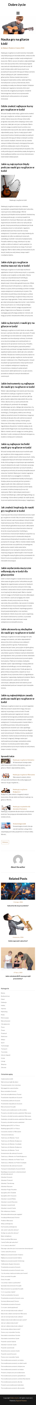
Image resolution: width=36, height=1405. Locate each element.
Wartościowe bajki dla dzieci (9, 1082)
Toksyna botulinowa (7, 1135)
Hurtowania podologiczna (9, 1227)
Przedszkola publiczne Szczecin (10, 1100)
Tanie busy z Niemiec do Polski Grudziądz (13, 1162)
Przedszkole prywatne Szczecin (10, 1267)
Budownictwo (5, 996)
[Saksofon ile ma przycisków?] (18, 890)
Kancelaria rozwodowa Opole (10, 1338)
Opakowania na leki (7, 1079)
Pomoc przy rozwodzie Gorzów (10, 1332)
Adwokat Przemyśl (6, 1180)
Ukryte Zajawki (5, 1055)
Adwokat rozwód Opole (8, 1208)
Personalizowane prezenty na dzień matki (14, 1363)
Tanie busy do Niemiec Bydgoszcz (11, 1141)
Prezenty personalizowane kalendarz (12, 1385)
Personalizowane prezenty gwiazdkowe (13, 1375)
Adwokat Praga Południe (9, 1189)
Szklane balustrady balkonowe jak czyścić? (14, 1320)
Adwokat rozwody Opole (8, 1344)
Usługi (3, 1061)
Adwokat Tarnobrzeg (7, 1183)
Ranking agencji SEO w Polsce (10, 1125)
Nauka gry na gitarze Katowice (23, 760)
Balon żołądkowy (6, 1236)
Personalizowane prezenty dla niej (11, 1382)
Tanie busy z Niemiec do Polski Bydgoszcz (14, 1156)
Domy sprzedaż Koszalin (8, 1276)
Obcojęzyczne (5, 1024)
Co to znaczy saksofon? (8, 1245)
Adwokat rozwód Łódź (8, 1205)
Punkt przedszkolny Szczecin (10, 1295)
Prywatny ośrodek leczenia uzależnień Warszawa (16, 1113)
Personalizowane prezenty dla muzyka (12, 1388)
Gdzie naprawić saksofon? (18, 941)
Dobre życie (17, 5)
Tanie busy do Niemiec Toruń (10, 1138)
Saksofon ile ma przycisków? (18, 906)
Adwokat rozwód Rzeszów (9, 1202)
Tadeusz (5, 48)
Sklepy (3, 1039)
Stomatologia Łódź (19, 824)
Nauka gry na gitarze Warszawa (24, 774)
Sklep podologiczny (7, 1223)
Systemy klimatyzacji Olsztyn (10, 1301)
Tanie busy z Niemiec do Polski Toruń (12, 1159)
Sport (2, 1042)
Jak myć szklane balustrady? (9, 1323)
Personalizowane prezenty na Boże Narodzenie (15, 1379)
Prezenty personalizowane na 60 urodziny (14, 1110)
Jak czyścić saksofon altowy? (10, 1230)
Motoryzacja (5, 1018)
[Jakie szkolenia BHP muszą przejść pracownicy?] (18, 958)
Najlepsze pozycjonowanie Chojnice (12, 1255)
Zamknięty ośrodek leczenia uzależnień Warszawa (16, 1119)
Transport (4, 1049)
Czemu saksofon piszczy (8, 1251)
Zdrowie (3, 1067)
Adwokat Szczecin (6, 1177)
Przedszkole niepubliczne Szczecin (11, 1097)
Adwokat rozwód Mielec (8, 1199)
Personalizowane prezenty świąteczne (13, 1366)
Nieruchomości (5, 1021)
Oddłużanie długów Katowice (10, 1264)
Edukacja (5, 842)
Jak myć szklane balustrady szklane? (12, 1326)
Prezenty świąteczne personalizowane (13, 1372)
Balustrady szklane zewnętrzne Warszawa (14, 1313)
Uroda (3, 1058)
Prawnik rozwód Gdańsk (8, 1341)
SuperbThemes (21, 1400)
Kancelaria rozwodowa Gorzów (10, 1335)
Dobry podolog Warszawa (9, 1239)
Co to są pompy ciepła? (8, 1292)
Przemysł (4, 1033)
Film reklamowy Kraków (8, 1211)
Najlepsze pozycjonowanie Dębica (11, 1258)
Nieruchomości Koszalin (8, 1107)
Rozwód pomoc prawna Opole (10, 1351)
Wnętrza (3, 1064)
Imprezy (3, 1008)
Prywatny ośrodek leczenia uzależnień (12, 1122)
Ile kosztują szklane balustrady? (10, 1329)
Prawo (3, 1030)
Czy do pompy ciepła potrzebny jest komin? (14, 1273)
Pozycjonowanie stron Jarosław (11, 1085)
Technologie (5, 1046)
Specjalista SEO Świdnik (8, 1192)
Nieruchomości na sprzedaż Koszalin (12, 1289)
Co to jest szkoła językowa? (9, 1307)
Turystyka (4, 1052)
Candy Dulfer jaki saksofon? (9, 1242)
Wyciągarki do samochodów (9, 1088)
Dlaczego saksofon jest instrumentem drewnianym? (17, 1248)
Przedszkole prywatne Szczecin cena (12, 1270)
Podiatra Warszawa (7, 1220)
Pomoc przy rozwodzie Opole (10, 1357)
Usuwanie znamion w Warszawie (11, 1131)
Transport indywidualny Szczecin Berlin (13, 1169)
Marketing (4, 1011)
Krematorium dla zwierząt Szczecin (11, 1153)
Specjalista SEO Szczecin (8, 1196)
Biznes (3, 993)
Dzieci (3, 999)
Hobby (3, 1005)
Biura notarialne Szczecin (8, 1091)
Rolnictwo (4, 1036)
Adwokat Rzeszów (6, 1186)
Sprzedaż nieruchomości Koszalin (11, 1286)
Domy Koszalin (5, 1279)
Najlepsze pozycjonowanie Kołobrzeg (12, 1261)
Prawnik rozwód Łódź (7, 1348)
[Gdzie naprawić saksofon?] (18, 923)
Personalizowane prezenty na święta (12, 1360)
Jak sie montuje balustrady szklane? (12, 1310)
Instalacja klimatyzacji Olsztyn (10, 1217)
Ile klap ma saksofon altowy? (10, 1233)
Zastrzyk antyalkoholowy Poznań (11, 1094)
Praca (2, 1027)
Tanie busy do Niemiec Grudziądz (11, 1144)
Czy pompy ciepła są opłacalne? (11, 1282)
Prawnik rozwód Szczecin (8, 1354)
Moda (2, 1015)
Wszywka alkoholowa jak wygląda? (11, 1214)
